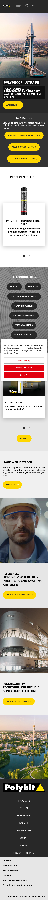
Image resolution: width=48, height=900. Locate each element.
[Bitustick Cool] (24, 393)
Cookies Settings (24, 360)
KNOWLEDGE (24, 830)
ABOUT (24, 845)
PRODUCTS (24, 800)
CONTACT (24, 838)
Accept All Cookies (24, 367)
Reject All (24, 375)
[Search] (27, 6)
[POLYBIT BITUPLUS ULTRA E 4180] (24, 215)
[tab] (24, 256)
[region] (24, 360)
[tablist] (24, 255)
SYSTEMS (24, 808)
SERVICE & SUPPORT (24, 853)
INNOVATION (24, 823)
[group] (24, 222)
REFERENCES (24, 815)
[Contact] (33, 6)
